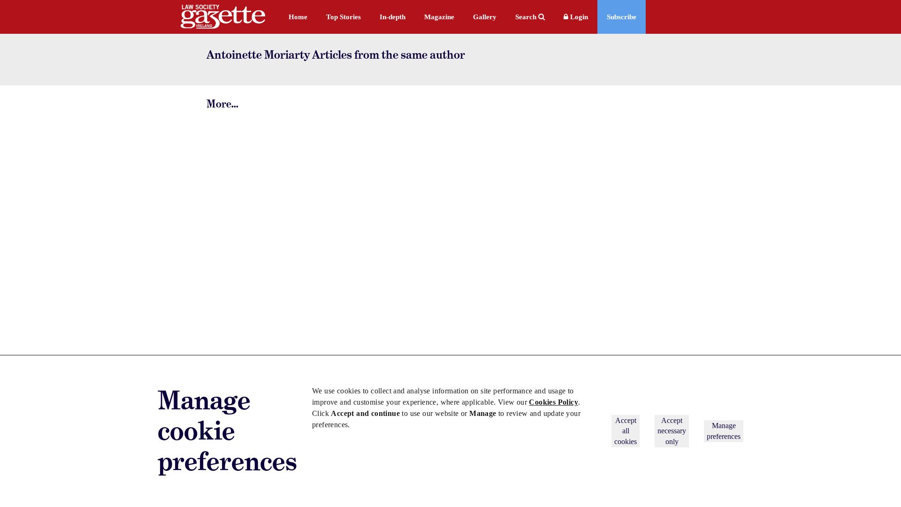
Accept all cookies (625, 431)
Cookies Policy (553, 402)
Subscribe (621, 17)
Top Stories (343, 17)
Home (298, 17)
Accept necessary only (671, 431)
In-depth (392, 17)
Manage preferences (724, 431)
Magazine (439, 17)
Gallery (484, 17)
